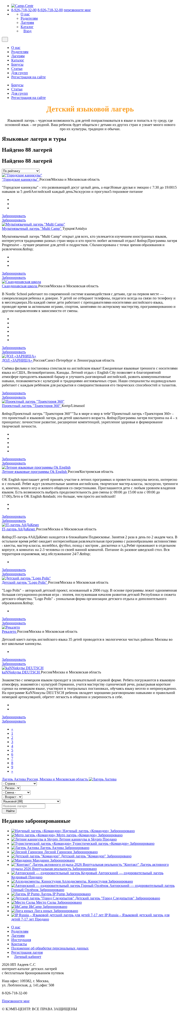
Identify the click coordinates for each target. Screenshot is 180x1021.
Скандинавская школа (20, 286)
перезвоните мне (77, 10)
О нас (25, 14)
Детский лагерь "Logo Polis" (25, 582)
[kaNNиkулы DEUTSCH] (23, 668)
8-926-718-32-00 (24, 10)
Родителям (29, 18)
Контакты (19, 944)
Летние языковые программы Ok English (35, 472)
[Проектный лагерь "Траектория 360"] (33, 401)
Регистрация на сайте (28, 77)
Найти (10, 811)
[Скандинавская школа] (21, 282)
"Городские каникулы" (20, 179)
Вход (27, 31)
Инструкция (21, 940)
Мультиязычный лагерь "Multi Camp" (32, 228)
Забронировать (14, 216)
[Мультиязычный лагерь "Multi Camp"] (33, 224)
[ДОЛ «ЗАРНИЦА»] (19, 356)
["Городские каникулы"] (22, 175)
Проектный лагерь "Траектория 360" (32, 406)
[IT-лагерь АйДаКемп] (20, 525)
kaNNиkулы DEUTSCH (21, 672)
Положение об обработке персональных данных (50, 948)
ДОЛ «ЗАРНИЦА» (17, 360)
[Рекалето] (11, 627)
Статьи (16, 69)
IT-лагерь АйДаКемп (19, 529)
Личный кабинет (27, 957)
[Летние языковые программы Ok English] (36, 467)
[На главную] (22, 6)
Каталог (27, 27)
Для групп (19, 73)
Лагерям (27, 23)
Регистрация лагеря (27, 952)
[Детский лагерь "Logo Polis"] (26, 578)
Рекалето (9, 631)
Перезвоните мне (16, 1001)
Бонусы (17, 64)
